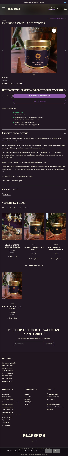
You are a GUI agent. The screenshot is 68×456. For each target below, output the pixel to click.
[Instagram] (35, 441)
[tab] (34, 133)
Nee (56, 450)
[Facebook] (32, 441)
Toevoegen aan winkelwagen (39, 96)
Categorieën (31, 389)
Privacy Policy (6, 425)
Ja (48, 450)
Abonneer (49, 343)
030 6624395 (53, 394)
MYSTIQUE (28, 402)
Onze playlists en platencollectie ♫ (7, 411)
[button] (3, 8)
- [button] (4, 96)
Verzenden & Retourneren (10, 402)
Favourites (54, 30)
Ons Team (5, 394)
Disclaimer (5, 422)
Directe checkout (39, 101)
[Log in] (57, 8)
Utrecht (6, 194)
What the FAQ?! (7, 417)
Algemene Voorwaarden (10, 420)
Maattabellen (6, 396)
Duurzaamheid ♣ (7, 399)
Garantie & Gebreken (8, 407)
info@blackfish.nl (54, 404)
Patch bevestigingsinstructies (11, 415)
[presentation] (2, 50)
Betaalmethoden (7, 404)
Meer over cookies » (34, 454)
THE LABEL (28, 396)
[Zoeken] (61, 8)
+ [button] (11, 96)
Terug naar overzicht (57, 18)
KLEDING (27, 394)
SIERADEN (28, 399)
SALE (26, 404)
